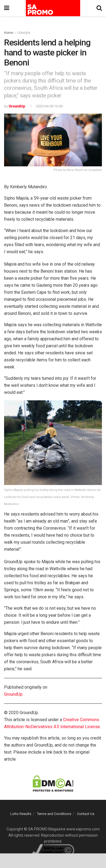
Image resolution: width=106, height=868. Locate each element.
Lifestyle (23, 33)
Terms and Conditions (54, 814)
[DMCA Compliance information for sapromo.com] (53, 850)
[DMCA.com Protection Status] (53, 783)
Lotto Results (20, 814)
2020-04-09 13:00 (49, 106)
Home (8, 33)
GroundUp (17, 106)
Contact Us (85, 814)
